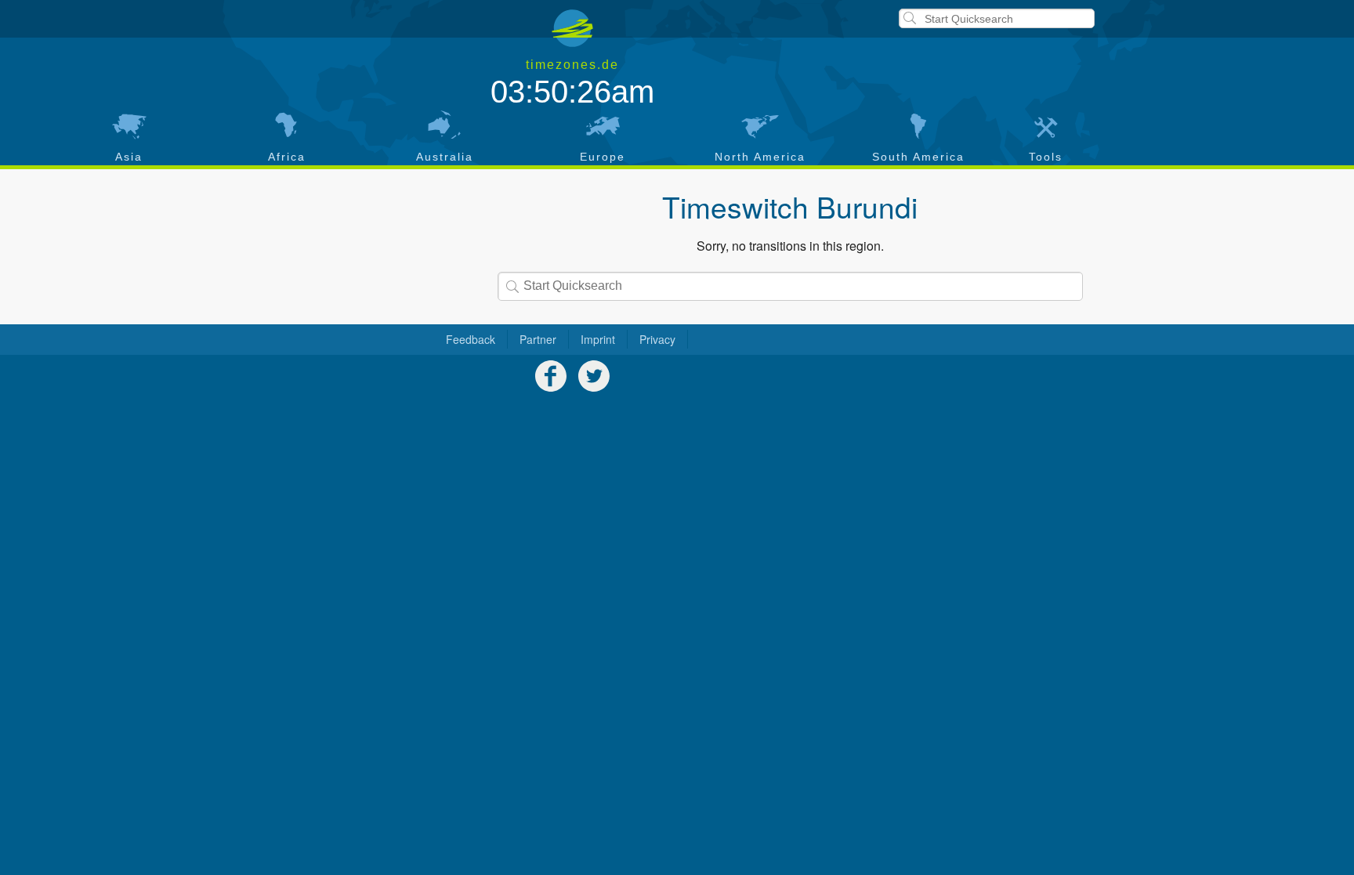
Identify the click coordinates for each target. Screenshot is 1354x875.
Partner (538, 339)
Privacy (657, 339)
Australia (444, 156)
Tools (1046, 156)
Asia (129, 156)
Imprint (598, 339)
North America (760, 156)
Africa (287, 156)
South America (918, 156)
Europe (602, 156)
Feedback (470, 339)
